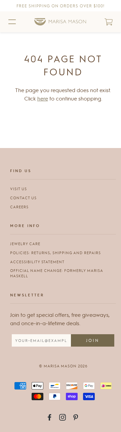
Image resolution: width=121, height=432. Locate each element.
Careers (19, 206)
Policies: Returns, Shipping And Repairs (55, 252)
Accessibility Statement (37, 261)
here (42, 98)
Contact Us (23, 197)
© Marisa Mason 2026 (63, 365)
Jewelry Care (25, 243)
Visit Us (18, 188)
